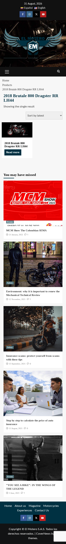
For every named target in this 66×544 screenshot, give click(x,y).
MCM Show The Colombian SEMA (26, 230)
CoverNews (43, 533)
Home (8, 506)
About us (20, 506)
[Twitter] (36, 14)
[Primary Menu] (7, 71)
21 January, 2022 (16, 235)
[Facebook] (23, 14)
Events (10, 222)
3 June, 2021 (14, 493)
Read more (13, 152)
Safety (10, 283)
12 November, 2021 (17, 299)
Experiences (24, 510)
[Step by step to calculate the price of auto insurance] (33, 393)
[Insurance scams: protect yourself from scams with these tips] (33, 328)
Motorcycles (51, 506)
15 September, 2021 (17, 364)
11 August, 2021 (16, 428)
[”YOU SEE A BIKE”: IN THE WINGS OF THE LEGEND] (33, 458)
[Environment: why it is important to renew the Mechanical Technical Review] (33, 264)
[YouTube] (43, 14)
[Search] (58, 71)
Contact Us (42, 510)
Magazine (34, 506)
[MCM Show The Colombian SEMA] (33, 203)
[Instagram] (29, 14)
